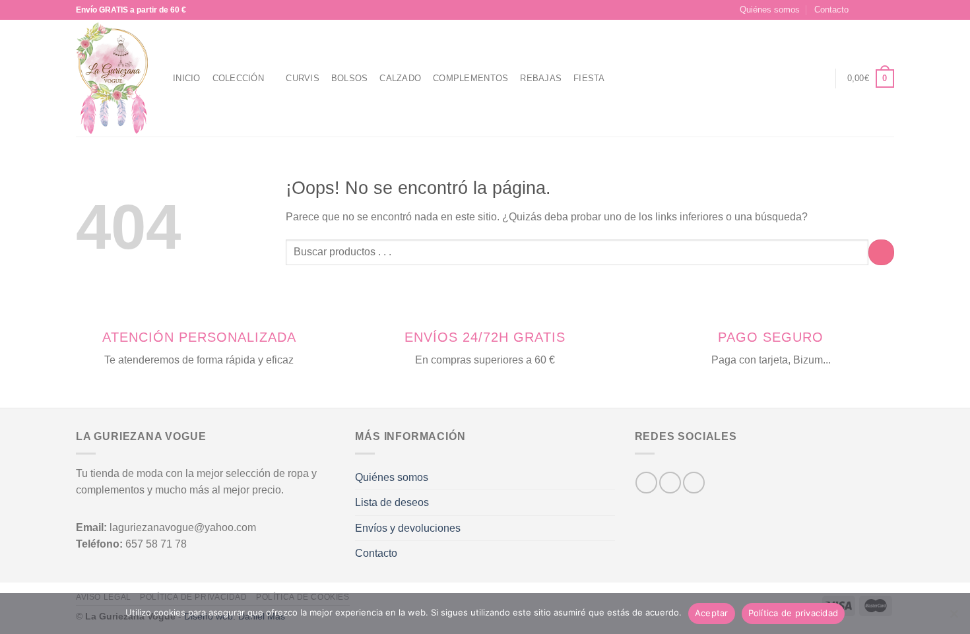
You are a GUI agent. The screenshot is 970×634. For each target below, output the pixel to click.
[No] (953, 617)
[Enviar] (881, 252)
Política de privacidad (793, 613)
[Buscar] (794, 78)
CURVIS (302, 78)
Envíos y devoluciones (408, 528)
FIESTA (589, 78)
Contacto (831, 10)
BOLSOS (349, 78)
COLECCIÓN (238, 78)
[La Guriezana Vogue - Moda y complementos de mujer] (114, 78)
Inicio (187, 78)
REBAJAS (541, 78)
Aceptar (711, 613)
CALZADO (400, 78)
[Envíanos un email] (887, 10)
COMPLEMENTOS (470, 78)
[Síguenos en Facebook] (862, 10)
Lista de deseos (392, 502)
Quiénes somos (770, 10)
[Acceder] (818, 78)
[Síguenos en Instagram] (875, 10)
